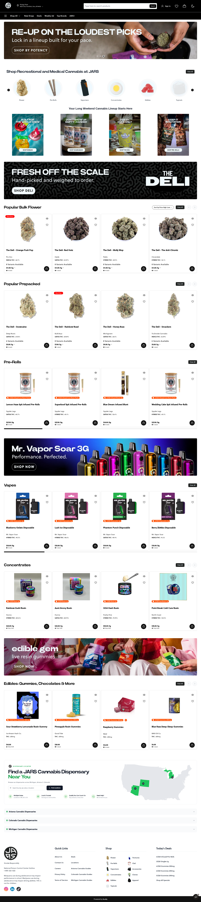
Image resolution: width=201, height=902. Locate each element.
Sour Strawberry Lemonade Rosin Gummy (26, 726)
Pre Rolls (114, 863)
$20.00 (57, 744)
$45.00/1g (10, 626)
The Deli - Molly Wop (113, 250)
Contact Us (59, 862)
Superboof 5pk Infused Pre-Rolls (70, 404)
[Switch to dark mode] (192, 6)
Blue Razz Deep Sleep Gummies (167, 726)
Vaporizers (115, 869)
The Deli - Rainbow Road (67, 326)
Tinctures (135, 858)
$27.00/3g (10, 422)
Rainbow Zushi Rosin (16, 608)
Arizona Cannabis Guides (81, 868)
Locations (75, 862)
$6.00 (154, 744)
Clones (135, 874)
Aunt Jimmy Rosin (63, 608)
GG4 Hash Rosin (111, 608)
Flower (113, 858)
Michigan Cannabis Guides (81, 880)
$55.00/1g (107, 626)
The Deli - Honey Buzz (113, 326)
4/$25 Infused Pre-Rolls (165, 857)
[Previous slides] (189, 207)
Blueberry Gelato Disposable (20, 527)
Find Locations (56, 788)
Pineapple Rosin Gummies (68, 726)
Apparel (135, 880)
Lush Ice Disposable (64, 527)
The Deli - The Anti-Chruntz (165, 250)
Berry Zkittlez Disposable (164, 527)
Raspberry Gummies (113, 727)
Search (153, 6)
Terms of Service (61, 880)
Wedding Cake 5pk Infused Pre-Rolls (169, 404)
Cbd (134, 863)
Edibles (113, 880)
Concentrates (116, 874)
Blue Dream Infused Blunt (115, 404)
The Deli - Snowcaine (16, 326)
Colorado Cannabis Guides (81, 874)
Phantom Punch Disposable (116, 527)
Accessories (136, 869)
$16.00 (105, 745)
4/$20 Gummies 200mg (165, 866)
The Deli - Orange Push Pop (19, 250)
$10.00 (8, 744)
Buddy (105, 899)
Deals (73, 857)
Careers (58, 868)
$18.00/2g (107, 422)
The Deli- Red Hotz (64, 250)
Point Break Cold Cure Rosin (165, 608)
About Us (58, 857)
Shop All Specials (163, 880)
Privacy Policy (60, 874)
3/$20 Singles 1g (162, 861)
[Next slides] (194, 207)
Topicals (114, 886)
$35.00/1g (155, 626)
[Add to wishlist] (47, 225)
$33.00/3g (10, 545)
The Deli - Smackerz (161, 326)
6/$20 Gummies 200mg (165, 871)
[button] (46, 268)
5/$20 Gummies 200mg (165, 875)
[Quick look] (47, 218)
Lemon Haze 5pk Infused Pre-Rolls (23, 404)
